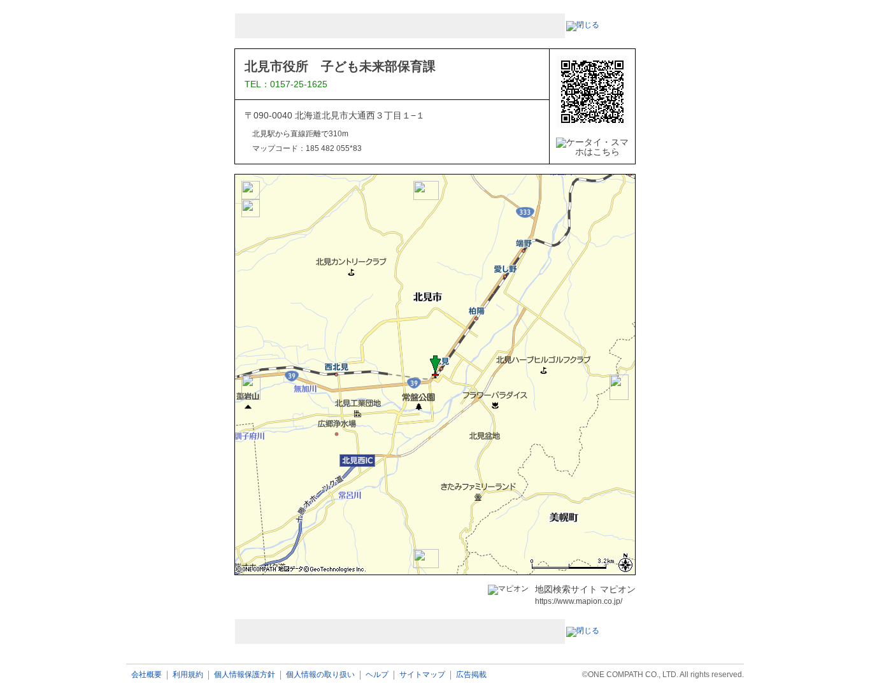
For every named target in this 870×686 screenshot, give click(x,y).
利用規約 (188, 675)
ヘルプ (377, 675)
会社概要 (146, 675)
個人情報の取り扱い (320, 675)
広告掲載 (471, 675)
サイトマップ (422, 675)
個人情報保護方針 (244, 675)
